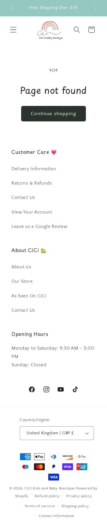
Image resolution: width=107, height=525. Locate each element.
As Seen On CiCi (28, 296)
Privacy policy (79, 496)
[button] (13, 29)
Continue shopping (53, 113)
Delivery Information (33, 168)
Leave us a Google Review (39, 226)
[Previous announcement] (11, 8)
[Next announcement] (96, 8)
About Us (21, 267)
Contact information (56, 516)
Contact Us (23, 197)
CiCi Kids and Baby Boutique (50, 488)
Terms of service (40, 506)
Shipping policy (75, 506)
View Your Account (31, 212)
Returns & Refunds (31, 183)
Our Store (22, 281)
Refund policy (47, 496)
